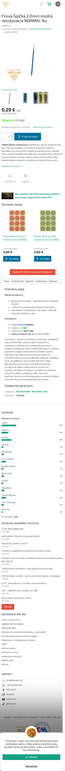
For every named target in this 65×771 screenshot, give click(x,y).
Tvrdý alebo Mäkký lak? (13, 529)
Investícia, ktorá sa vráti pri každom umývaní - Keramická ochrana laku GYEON (32, 560)
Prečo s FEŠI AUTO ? (11, 620)
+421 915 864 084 (14, 685)
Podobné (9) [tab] (17, 281)
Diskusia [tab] (53, 281)
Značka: (11, 32)
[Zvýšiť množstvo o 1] (12, 135)
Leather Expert (8, 466)
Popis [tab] (7, 281)
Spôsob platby (8, 648)
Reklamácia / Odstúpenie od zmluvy (18, 640)
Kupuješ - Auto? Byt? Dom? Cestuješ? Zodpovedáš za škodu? (32, 717)
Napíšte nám (7, 660)
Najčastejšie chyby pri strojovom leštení (20, 536)
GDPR (4, 644)
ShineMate (7, 488)
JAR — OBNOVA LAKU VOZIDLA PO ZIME (20, 590)
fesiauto (10, 694)
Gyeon (5, 437)
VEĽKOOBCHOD (9, 628)
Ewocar (5, 444)
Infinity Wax (7, 451)
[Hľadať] (41, 4)
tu (38, 750)
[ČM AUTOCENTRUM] (23, 730)
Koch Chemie (8, 459)
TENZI (4, 423)
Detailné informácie (11, 166)
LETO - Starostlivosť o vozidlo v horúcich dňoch (24, 583)
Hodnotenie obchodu (11, 656)
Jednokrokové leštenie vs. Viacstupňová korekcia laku (27, 568)
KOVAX (5, 480)
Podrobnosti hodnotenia (39, 29)
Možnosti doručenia (42, 127)
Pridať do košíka (30, 136)
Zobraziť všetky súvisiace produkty (32, 272)
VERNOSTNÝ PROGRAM (12, 624)
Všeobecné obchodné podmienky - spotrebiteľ (24, 632)
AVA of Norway (8, 502)
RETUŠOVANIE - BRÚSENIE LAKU (31, 391)
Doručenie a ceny (10, 652)
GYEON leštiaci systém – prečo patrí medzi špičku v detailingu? (31, 576)
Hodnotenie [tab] (41, 281)
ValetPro (6, 430)
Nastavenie (31, 766)
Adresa (5, 664)
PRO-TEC (6, 509)
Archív (8, 606)
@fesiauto (11, 703)
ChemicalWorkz (9, 495)
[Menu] (58, 4)
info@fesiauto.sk (14, 680)
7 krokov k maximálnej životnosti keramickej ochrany (26, 551)
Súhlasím (33, 757)
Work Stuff (7, 473)
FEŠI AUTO (11, 689)
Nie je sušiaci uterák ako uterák (16, 598)
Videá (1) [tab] (30, 281)
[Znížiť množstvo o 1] (12, 138)
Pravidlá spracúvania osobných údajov (20, 636)
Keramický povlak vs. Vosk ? (15, 543)
